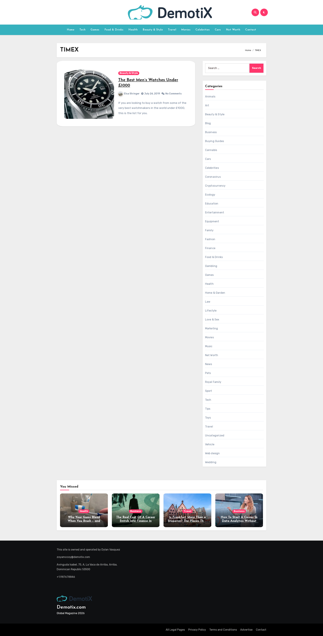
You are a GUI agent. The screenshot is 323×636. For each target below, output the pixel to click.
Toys (208, 417)
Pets (208, 373)
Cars (218, 29)
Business (211, 132)
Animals (210, 96)
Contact (250, 29)
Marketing (211, 328)
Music (208, 346)
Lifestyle (211, 310)
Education (211, 203)
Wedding (210, 462)
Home (70, 29)
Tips (207, 408)
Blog (208, 123)
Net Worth (233, 29)
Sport (208, 390)
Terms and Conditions (223, 629)
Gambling (211, 266)
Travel (172, 29)
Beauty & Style (153, 29)
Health (133, 29)
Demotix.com (71, 607)
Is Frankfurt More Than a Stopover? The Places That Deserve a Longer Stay (187, 521)
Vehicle (209, 444)
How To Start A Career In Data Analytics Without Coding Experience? (239, 521)
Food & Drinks (113, 29)
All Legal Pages (175, 629)
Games (95, 29)
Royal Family (213, 382)
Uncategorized (214, 435)
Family (209, 230)
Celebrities (202, 29)
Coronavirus (213, 176)
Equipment (212, 221)
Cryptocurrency (215, 185)
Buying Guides (214, 141)
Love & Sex (212, 319)
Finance (210, 248)
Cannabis (211, 150)
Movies (185, 29)
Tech (82, 29)
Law (207, 301)
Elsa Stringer (132, 93)
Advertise (246, 629)
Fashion (210, 239)
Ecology (210, 194)
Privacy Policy (197, 629)
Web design (212, 453)
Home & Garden (215, 292)
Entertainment (214, 212)
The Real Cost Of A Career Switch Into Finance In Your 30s (135, 521)
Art (207, 105)
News (208, 364)
